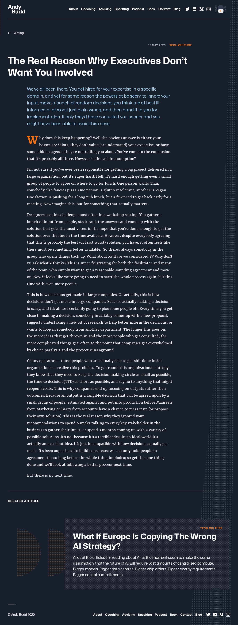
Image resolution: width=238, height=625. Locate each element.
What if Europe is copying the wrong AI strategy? (144, 541)
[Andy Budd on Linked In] (194, 9)
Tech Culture (181, 45)
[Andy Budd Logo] (16, 9)
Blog (177, 9)
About (73, 9)
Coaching (88, 9)
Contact (164, 9)
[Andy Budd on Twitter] (187, 9)
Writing (18, 33)
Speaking (122, 9)
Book (151, 9)
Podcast (138, 9)
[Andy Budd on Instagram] (208, 9)
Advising (105, 9)
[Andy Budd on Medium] (201, 9)
